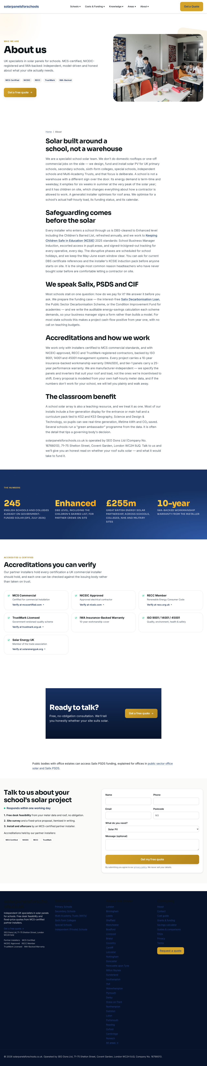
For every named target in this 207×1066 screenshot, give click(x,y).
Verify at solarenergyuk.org (27, 649)
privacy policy (140, 867)
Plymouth (111, 992)
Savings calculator (167, 924)
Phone (157, 794)
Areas (132, 6)
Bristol (109, 938)
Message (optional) (116, 836)
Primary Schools (63, 906)
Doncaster (111, 961)
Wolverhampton (114, 988)
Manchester (112, 924)
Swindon (110, 1011)
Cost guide (163, 915)
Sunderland (112, 974)
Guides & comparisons (169, 929)
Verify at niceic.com (91, 604)
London (110, 906)
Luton (109, 1015)
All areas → (112, 1042)
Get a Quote (191, 6)
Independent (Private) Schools (71, 929)
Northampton (113, 1006)
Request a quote (170, 950)
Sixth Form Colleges (65, 920)
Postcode (158, 808)
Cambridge (112, 1033)
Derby (109, 997)
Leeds (109, 915)
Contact (161, 911)
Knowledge (116, 6)
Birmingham (112, 911)
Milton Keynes (113, 970)
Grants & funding (166, 920)
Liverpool (111, 933)
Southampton (113, 979)
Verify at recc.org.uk (158, 604)
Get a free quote (18, 92)
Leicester (111, 952)
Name (108, 794)
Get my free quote (152, 859)
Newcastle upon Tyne (117, 965)
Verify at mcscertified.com (27, 604)
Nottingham (112, 956)
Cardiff (109, 947)
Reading (110, 1024)
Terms (160, 943)
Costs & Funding (95, 6)
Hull (108, 983)
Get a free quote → (14, 928)
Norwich (110, 1038)
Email (108, 808)
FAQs (160, 933)
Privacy (161, 938)
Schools (75, 6)
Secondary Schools (65, 911)
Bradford (110, 929)
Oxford (110, 1029)
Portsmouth (112, 1020)
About (144, 6)
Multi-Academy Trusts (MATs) (71, 915)
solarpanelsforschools (21, 6)
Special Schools (63, 924)
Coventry (111, 943)
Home (49, 131)
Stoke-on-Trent (114, 1002)
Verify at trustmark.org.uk (26, 626)
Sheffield (110, 920)
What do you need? (116, 823)
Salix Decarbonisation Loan (140, 299)
